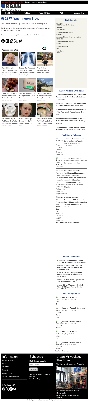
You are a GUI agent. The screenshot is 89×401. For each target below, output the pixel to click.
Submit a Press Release (10, 376)
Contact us (39, 35)
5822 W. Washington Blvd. (20, 18)
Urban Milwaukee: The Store (68, 358)
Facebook (3, 390)
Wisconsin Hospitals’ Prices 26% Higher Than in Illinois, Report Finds (70, 287)
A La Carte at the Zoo (69, 297)
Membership (79, 13)
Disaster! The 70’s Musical (71, 321)
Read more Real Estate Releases (68, 222)
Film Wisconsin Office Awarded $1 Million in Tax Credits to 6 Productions (71, 111)
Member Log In (42, 2)
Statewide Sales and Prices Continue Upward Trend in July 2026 (74, 141)
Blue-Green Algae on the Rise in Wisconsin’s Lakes (70, 281)
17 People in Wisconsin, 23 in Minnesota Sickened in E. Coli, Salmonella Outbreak (71, 95)
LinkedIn (11, 390)
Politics (27, 13)
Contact (5, 370)
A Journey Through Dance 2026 (73, 308)
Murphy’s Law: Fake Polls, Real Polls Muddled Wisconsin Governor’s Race (70, 267)
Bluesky (14, 390)
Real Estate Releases (71, 135)
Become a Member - (31, 2)
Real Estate (9, 13)
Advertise (5, 367)
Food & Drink (44, 13)
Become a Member (8, 360)
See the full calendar (62, 351)
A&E (61, 13)
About (4, 363)
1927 (58, 53)
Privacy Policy (7, 373)
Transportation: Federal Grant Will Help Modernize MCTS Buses (70, 128)
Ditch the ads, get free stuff (38, 379)
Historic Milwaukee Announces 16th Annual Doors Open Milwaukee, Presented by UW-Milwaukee (75, 200)
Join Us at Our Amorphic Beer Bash (13, 2)
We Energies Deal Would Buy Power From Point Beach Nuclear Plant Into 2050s (71, 119)
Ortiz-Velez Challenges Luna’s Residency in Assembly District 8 (71, 104)
